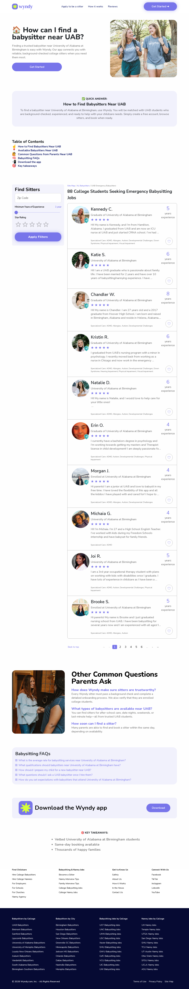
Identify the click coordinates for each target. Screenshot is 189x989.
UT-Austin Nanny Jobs (152, 951)
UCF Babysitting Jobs (109, 925)
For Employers (19, 883)
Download (158, 808)
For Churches (18, 892)
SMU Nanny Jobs (150, 942)
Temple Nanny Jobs (151, 929)
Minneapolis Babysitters (67, 947)
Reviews (113, 6)
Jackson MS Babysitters (67, 951)
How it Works (119, 883)
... (147, 647)
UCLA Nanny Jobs (150, 964)
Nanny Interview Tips (69, 879)
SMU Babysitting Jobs (110, 947)
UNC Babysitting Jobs (110, 929)
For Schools (17, 887)
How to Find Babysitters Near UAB (36, 147)
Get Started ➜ (160, 6)
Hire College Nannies (22, 879)
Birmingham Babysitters (67, 925)
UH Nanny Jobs (149, 925)
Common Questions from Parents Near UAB (42, 154)
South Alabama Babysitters (25, 964)
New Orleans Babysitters (68, 938)
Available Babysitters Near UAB (35, 150)
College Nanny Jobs (68, 892)
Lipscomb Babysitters (22, 938)
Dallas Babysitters (65, 960)
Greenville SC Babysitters (68, 942)
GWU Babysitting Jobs (110, 951)
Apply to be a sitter (72, 6)
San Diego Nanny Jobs (152, 938)
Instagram (156, 883)
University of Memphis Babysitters (28, 947)
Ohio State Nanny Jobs (152, 956)
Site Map (71, 185)
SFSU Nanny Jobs (150, 960)
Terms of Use (139, 981)
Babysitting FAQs (26, 158)
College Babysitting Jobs (70, 887)
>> (158, 647)
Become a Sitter (66, 874)
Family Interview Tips (69, 883)
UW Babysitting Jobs (109, 969)
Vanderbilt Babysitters (23, 960)
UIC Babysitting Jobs (109, 964)
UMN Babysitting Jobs (110, 933)
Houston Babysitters (66, 929)
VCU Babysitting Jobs (109, 960)
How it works (95, 6)
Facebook (156, 874)
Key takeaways (24, 166)
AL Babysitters (83, 185)
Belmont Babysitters (22, 929)
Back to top (73, 647)
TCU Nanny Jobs (149, 947)
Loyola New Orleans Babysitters (28, 951)
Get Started (37, 67)
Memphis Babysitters (66, 969)
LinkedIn (156, 887)
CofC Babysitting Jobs (109, 956)
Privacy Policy (155, 981)
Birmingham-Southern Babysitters (28, 969)
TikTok (155, 879)
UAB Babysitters (20, 925)
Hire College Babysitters (24, 874)
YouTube (156, 892)
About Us (117, 879)
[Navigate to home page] (22, 6)
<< (104, 647)
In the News (118, 887)
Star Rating (20, 217)
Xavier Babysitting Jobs (110, 942)
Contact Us (117, 892)
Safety (115, 874)
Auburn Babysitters (21, 956)
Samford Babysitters (22, 933)
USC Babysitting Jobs (109, 938)
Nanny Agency (19, 896)
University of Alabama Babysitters (28, 942)
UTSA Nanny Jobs (150, 933)
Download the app (26, 162)
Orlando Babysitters (65, 956)
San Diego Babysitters (66, 933)
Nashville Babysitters (66, 964)
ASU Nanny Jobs (150, 969)
